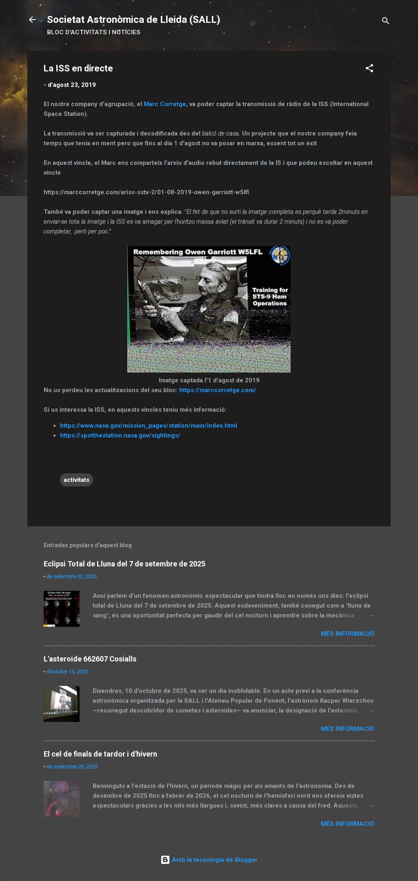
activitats (76, 480)
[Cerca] (386, 22)
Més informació (347, 633)
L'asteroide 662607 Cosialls (90, 659)
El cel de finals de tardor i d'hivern (100, 754)
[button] (369, 69)
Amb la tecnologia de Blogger (214, 859)
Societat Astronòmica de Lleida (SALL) (133, 19)
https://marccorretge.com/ (217, 390)
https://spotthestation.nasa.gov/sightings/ (120, 435)
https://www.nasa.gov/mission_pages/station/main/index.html (148, 425)
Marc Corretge (165, 104)
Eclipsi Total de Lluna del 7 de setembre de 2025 (124, 563)
